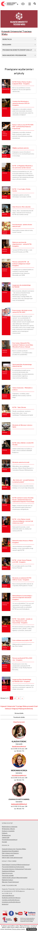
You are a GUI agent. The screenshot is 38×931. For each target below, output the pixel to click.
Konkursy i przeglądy (8, 831)
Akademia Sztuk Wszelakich (10, 851)
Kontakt (4, 842)
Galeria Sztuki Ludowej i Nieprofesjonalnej (14, 877)
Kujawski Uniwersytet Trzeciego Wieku (14, 849)
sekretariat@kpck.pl (8, 895)
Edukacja (4, 833)
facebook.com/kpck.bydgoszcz (11, 897)
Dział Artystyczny (7, 873)
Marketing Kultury (7, 880)
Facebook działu (19, 717)
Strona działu (19, 713)
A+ (17, 4)
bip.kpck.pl (5, 904)
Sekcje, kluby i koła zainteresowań (12, 857)
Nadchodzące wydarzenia (9, 826)
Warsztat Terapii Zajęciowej (10, 882)
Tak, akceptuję (31, 929)
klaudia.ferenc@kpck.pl (19, 746)
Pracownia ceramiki (8, 875)
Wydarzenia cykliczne (8, 829)
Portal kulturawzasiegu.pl (9, 839)
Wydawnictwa (6, 835)
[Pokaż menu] (29, 4)
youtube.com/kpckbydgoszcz (11, 900)
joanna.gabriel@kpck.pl (19, 804)
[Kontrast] (22, 3)
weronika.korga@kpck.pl (19, 775)
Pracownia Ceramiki (8, 855)
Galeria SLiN (5, 837)
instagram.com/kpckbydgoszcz (11, 902)
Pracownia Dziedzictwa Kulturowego (13, 867)
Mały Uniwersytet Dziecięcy (10, 853)
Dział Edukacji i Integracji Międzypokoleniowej (16, 864)
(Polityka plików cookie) (18, 929)
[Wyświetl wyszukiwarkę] (35, 3)
